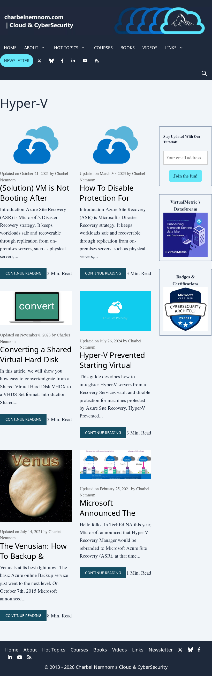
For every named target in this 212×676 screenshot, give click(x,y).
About (31, 48)
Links (171, 48)
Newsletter (16, 60)
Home (10, 48)
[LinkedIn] (73, 60)
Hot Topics (66, 48)
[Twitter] (39, 60)
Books (127, 48)
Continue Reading (23, 273)
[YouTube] (85, 60)
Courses (103, 48)
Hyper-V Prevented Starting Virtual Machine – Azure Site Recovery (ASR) (113, 370)
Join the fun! (185, 176)
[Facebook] (62, 60)
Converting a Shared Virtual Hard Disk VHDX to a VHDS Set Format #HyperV (36, 364)
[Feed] (97, 60)
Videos (149, 48)
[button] (204, 73)
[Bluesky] (51, 60)
